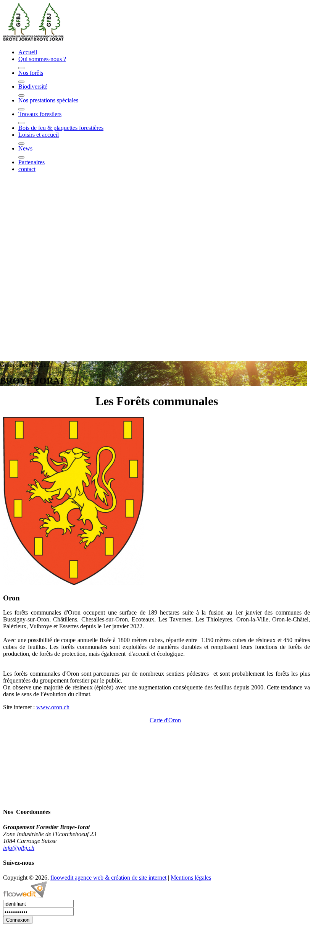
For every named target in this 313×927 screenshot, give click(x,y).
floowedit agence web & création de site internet (108, 877)
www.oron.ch (52, 707)
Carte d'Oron (165, 720)
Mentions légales (191, 877)
